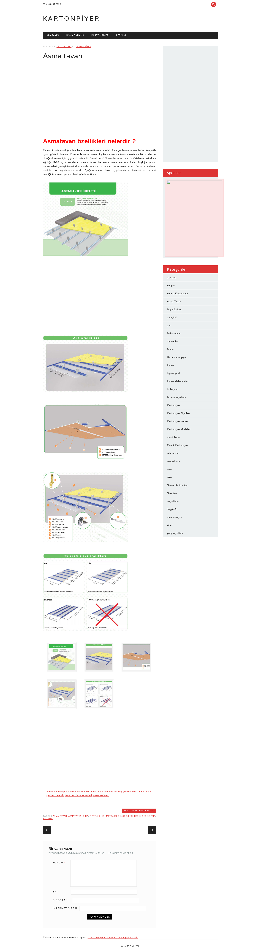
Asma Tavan (131, 810)
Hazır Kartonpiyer (177, 357)
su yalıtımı (173, 501)
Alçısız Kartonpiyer (177, 293)
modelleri (126, 816)
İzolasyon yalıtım (176, 397)
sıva (169, 469)
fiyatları (95, 816)
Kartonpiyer (71, 18)
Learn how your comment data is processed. (113, 937)
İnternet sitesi (65, 908)
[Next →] (152, 830)
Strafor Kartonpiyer (177, 485)
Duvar (170, 349)
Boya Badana (75, 35)
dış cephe (172, 341)
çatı (169, 325)
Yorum (59, 862)
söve (169, 477)
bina (85, 816)
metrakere (112, 816)
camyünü (172, 317)
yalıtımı (48, 818)
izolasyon (172, 389)
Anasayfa (53, 35)
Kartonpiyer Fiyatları (178, 413)
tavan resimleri (101, 795)
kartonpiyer (83, 46)
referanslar (173, 453)
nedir (137, 816)
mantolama (173, 437)
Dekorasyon (146, 810)
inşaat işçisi (173, 373)
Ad (56, 892)
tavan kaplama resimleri (78, 795)
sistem (151, 816)
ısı (103, 816)
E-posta (60, 900)
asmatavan (75, 816)
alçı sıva (171, 277)
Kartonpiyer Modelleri (179, 429)
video (170, 525)
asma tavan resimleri (101, 791)
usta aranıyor (174, 517)
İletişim (120, 35)
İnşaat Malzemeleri (177, 381)
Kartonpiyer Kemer (177, 421)
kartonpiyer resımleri (125, 791)
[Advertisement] (99, 104)
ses (144, 816)
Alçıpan (171, 285)
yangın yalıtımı (175, 533)
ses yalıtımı (173, 461)
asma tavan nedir (79, 791)
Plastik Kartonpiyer (177, 445)
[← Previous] (47, 830)
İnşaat (170, 365)
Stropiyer (172, 493)
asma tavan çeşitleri (58, 791)
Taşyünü (171, 509)
